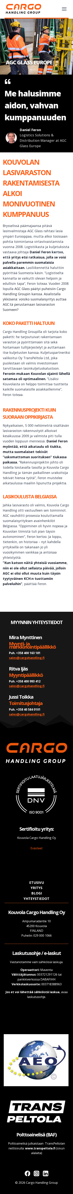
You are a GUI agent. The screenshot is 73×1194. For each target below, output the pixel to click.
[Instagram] (36, 1173)
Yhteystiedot (36, 898)
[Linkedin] (45, 1173)
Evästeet (36, 848)
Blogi (36, 893)
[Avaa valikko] (64, 8)
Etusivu (36, 882)
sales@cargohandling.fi (27, 658)
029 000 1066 (42, 935)
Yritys (36, 888)
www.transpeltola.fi (40, 1148)
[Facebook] (27, 1173)
